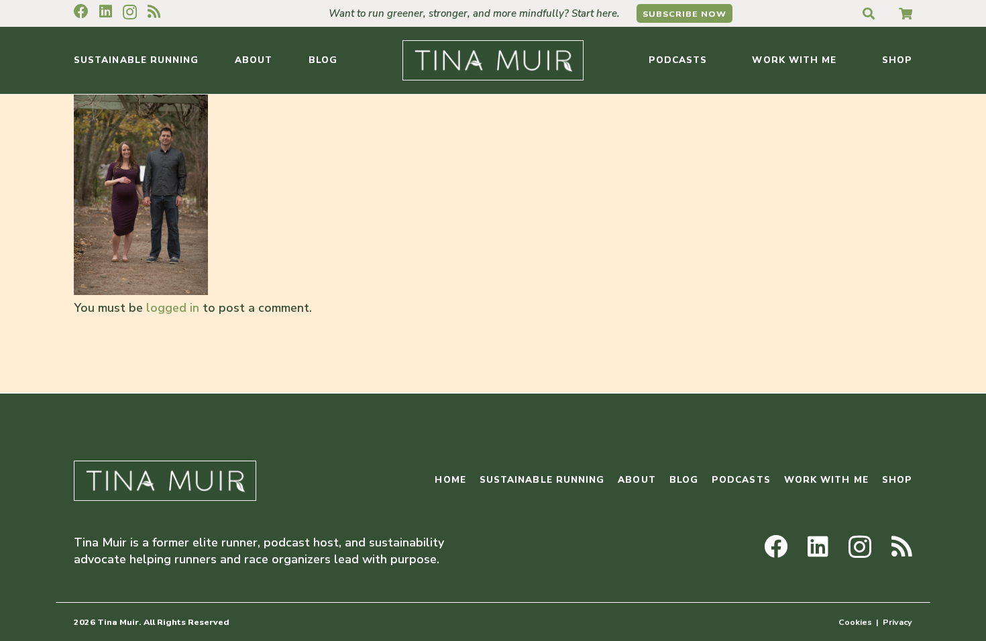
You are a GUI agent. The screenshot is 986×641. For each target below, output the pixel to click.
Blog (683, 479)
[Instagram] (130, 12)
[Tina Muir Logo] (493, 60)
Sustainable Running (542, 479)
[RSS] (154, 11)
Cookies (855, 622)
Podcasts (741, 479)
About (636, 479)
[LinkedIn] (105, 11)
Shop (897, 479)
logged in (172, 308)
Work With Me (826, 479)
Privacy (897, 622)
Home (450, 479)
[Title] (905, 13)
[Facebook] (81, 11)
